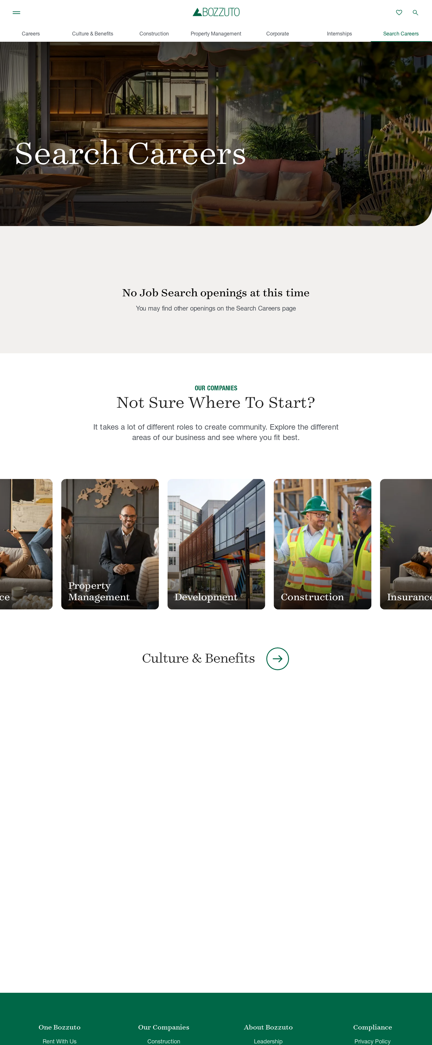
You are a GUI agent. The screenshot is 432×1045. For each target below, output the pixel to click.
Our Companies (163, 1027)
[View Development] (223, 544)
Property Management (216, 33)
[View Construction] (329, 544)
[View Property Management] (117, 544)
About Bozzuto (268, 1027)
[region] (216, 544)
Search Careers (401, 33)
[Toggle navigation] (16, 12)
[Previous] (19, 544)
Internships (339, 33)
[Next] (412, 544)
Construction (154, 33)
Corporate (277, 33)
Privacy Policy (373, 1041)
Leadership (268, 1041)
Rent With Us (60, 1041)
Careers (31, 33)
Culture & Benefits (92, 33)
